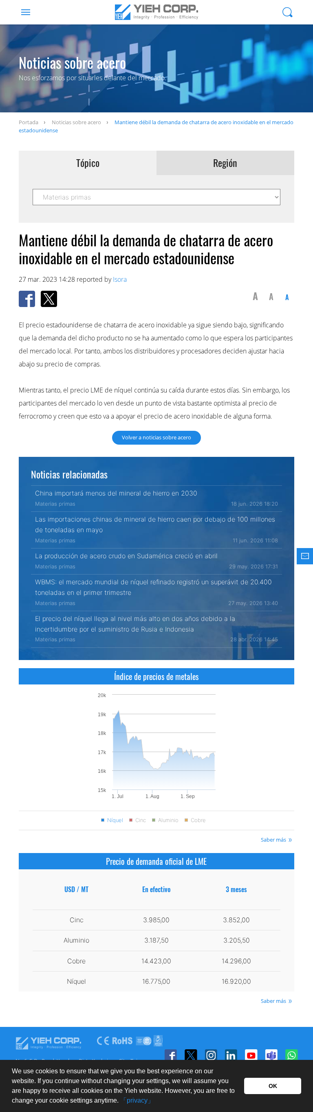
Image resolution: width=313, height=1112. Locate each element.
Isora (120, 279)
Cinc (140, 820)
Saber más (273, 839)
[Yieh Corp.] (156, 12)
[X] (191, 1055)
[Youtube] (251, 1055)
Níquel (115, 820)
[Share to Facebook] (27, 299)
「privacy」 (137, 1100)
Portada (28, 122)
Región (225, 163)
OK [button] (273, 1086)
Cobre (198, 820)
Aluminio (168, 820)
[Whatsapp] (291, 1055)
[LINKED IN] (231, 1055)
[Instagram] (211, 1055)
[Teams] (271, 1055)
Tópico (87, 163)
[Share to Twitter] (49, 299)
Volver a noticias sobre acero (156, 437)
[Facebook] (171, 1055)
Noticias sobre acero (76, 122)
